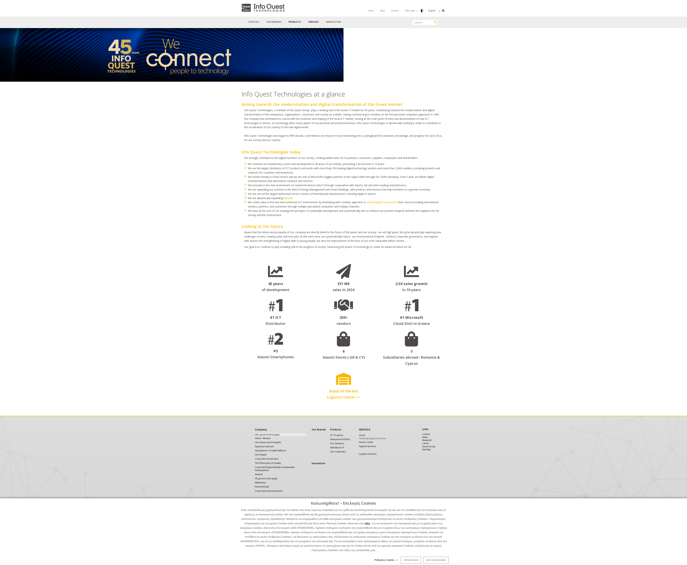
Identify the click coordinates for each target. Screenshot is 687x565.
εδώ (367, 523)
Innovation (333, 21)
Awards (259, 474)
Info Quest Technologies (267, 434)
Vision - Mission (263, 438)
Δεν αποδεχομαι (436, 560)
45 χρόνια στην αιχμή (266, 478)
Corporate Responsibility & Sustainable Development (275, 469)
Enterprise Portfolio (340, 439)
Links (425, 429)
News (371, 10)
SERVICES (364, 429)
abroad (288, 198)
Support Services (367, 446)
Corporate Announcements (269, 490)
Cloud (362, 435)
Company (261, 429)
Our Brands (274, 21)
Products (335, 429)
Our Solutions (337, 443)
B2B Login (410, 10)
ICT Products (336, 435)
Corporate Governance (267, 458)
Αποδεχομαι (411, 560)
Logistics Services (367, 453)
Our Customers (338, 451)
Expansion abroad (264, 446)
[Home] (263, 7)
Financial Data (262, 486)
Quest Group (428, 446)
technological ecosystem (382, 202)
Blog (382, 10)
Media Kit (427, 440)
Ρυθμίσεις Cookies (384, 559)
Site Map (426, 449)
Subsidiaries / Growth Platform (270, 450)
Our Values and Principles (268, 442)
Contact (395, 10)
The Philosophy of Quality (268, 463)
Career (425, 443)
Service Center (366, 442)
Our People (261, 454)
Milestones (260, 482)
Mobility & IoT (337, 447)
